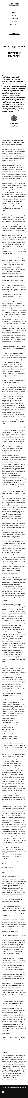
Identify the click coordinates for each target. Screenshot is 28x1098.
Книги (14, 15)
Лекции (14, 12)
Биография (14, 21)
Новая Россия (14, 24)
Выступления (14, 18)
